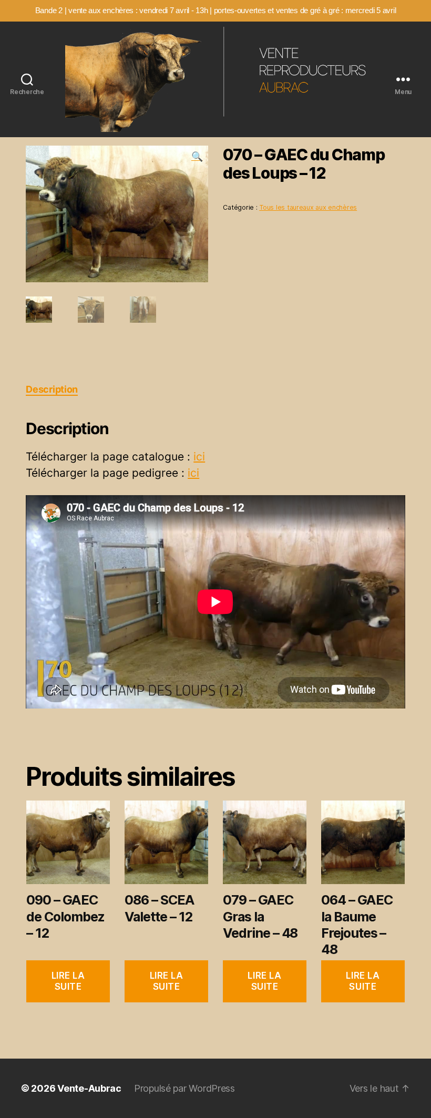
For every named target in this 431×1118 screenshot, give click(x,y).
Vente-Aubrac (89, 1088)
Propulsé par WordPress (184, 1088)
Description (52, 389)
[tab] (52, 389)
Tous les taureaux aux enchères (308, 207)
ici (199, 456)
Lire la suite (68, 981)
